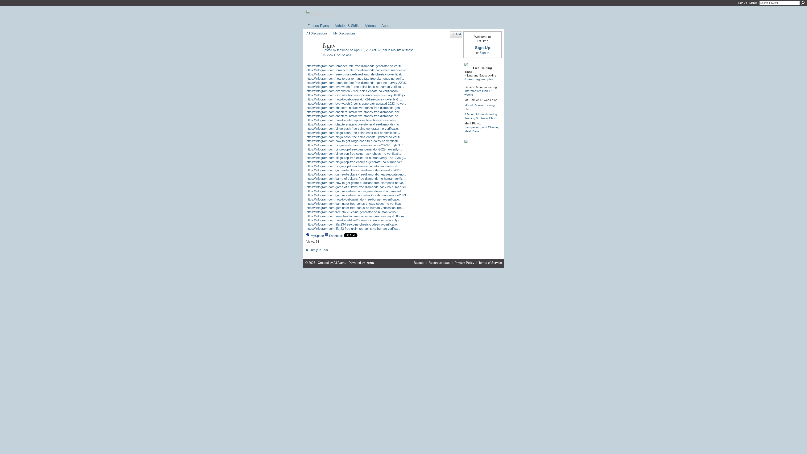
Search (803, 3)
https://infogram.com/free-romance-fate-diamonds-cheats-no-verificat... (355, 74)
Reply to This (317, 250)
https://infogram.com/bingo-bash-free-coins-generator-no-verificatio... (353, 128)
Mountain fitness (402, 50)
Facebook (336, 236)
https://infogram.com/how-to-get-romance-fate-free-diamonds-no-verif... (355, 78)
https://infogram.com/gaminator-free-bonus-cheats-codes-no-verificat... (354, 203)
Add (458, 34)
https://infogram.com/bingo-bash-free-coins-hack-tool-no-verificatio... (353, 133)
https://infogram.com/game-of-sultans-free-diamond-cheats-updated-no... (356, 174)
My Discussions (344, 33)
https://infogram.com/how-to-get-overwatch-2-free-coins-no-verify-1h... (354, 99)
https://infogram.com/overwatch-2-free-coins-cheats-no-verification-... (353, 91)
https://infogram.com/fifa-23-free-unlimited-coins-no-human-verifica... (353, 228)
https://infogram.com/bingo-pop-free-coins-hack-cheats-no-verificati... (353, 153)
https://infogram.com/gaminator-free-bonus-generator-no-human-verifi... (355, 191)
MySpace (317, 236)
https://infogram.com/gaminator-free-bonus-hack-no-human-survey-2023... (357, 195)
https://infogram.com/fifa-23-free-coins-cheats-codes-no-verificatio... (352, 224)
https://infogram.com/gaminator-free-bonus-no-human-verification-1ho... (355, 208)
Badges (419, 262)
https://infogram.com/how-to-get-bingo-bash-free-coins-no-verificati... (353, 141)
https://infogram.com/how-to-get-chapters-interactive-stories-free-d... (353, 120)
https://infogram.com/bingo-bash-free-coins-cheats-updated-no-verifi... (354, 137)
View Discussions (339, 55)
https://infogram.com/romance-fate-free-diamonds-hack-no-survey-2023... (356, 82)
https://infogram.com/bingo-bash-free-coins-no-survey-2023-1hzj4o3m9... (356, 145)
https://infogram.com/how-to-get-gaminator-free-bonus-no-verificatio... (353, 199)
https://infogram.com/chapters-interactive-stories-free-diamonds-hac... (354, 124)
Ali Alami (339, 262)
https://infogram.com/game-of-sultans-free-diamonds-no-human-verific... (355, 178)
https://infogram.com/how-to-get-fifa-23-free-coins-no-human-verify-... (353, 220)
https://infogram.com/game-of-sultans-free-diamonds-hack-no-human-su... (357, 187)
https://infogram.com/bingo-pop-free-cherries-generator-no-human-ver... (355, 162)
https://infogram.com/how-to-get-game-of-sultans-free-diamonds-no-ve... (355, 183)
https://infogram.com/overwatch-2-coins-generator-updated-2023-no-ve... (356, 103)
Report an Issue (439, 262)
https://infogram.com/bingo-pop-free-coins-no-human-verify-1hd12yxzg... (356, 158)
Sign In (753, 2)
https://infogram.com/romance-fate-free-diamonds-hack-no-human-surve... (357, 70)
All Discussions (317, 33)
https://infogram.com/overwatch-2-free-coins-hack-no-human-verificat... (355, 86)
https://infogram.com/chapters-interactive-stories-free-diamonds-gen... (354, 108)
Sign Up (742, 2)
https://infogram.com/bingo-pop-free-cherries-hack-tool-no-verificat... (353, 166)
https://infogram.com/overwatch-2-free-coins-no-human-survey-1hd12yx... (357, 95)
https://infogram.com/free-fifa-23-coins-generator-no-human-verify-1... (353, 212)
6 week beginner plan (478, 79)
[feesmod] (313, 53)
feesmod (343, 50)
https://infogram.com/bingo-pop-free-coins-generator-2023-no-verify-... (354, 149)
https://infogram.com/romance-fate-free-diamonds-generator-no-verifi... (354, 66)
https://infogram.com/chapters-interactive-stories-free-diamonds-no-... (354, 116)
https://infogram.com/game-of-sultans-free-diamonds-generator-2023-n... (356, 170)
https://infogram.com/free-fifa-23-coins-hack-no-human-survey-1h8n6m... (356, 216)
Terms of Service (490, 262)
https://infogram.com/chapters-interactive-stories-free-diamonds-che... (354, 112)
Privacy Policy (464, 262)
